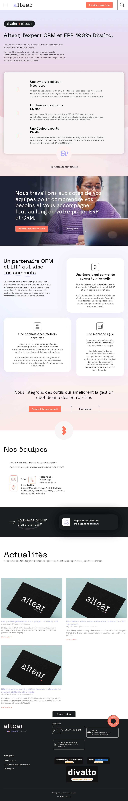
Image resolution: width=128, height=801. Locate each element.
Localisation (27, 485)
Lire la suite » (6, 637)
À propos (9, 768)
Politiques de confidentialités (64, 793)
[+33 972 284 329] (62, 730)
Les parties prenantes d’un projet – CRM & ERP (29, 621)
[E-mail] (14, 479)
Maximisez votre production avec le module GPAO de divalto (96, 623)
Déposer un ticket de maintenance (86, 522)
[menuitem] (12, 731)
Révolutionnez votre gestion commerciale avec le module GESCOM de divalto (31, 690)
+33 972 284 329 (73, 730)
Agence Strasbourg (67, 742)
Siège (94, 730)
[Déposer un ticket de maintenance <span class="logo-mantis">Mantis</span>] (66, 522)
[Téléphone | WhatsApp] (32, 479)
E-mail (23, 479)
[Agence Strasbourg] (55, 744)
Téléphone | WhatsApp (46, 478)
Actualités (10, 760)
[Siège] (89, 732)
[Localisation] (13, 487)
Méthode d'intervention (17, 764)
